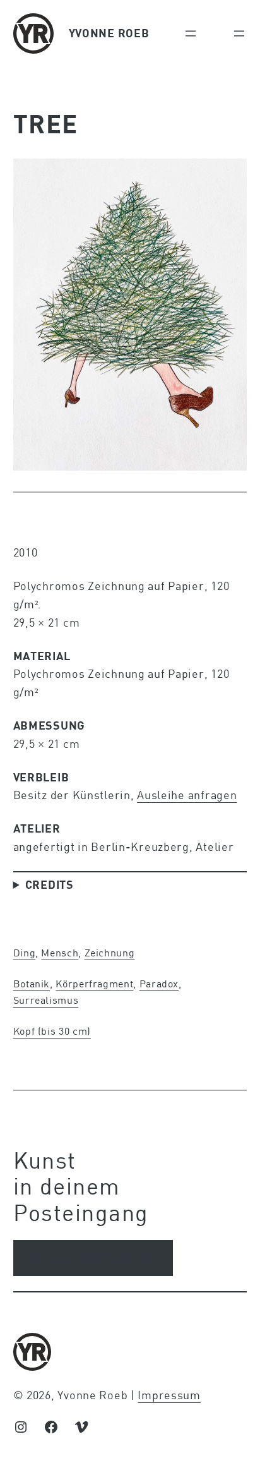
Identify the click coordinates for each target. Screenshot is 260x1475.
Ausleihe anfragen (187, 795)
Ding (24, 952)
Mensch (59, 952)
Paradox (159, 983)
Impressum (169, 1395)
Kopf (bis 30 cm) (52, 1031)
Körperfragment (94, 983)
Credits (49, 884)
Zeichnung (110, 952)
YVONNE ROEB (109, 33)
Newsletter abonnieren (93, 1258)
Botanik (31, 983)
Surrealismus (46, 1000)
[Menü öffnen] (190, 33)
